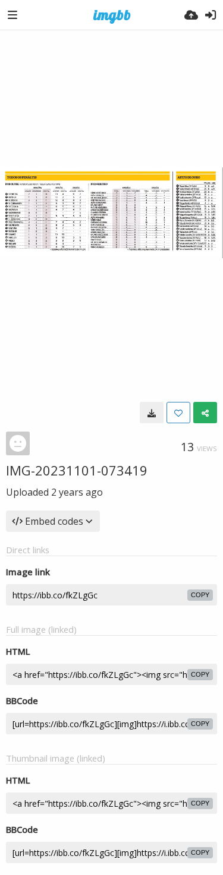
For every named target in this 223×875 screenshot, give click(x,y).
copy (200, 594)
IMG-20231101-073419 (76, 470)
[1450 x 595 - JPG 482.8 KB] (152, 412)
